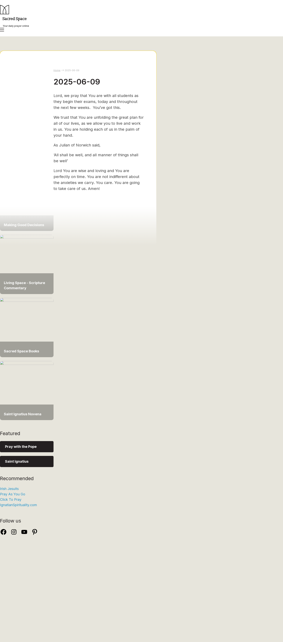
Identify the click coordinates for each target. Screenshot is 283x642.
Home (57, 70)
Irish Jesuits (9, 489)
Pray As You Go (12, 494)
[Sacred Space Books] (27, 300)
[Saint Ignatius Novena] (27, 364)
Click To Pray (10, 499)
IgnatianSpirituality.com (18, 505)
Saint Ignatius (16, 461)
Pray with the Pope (21, 447)
